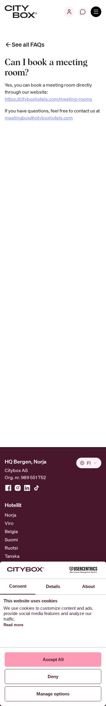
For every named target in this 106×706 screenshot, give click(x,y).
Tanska (12, 556)
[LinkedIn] (27, 487)
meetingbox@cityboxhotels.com (39, 117)
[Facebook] (8, 487)
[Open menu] (96, 11)
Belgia (11, 531)
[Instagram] (17, 487)
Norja (10, 515)
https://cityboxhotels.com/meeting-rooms (48, 99)
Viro (9, 523)
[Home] (21, 11)
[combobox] (88, 463)
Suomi (11, 539)
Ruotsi (11, 548)
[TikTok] (36, 487)
